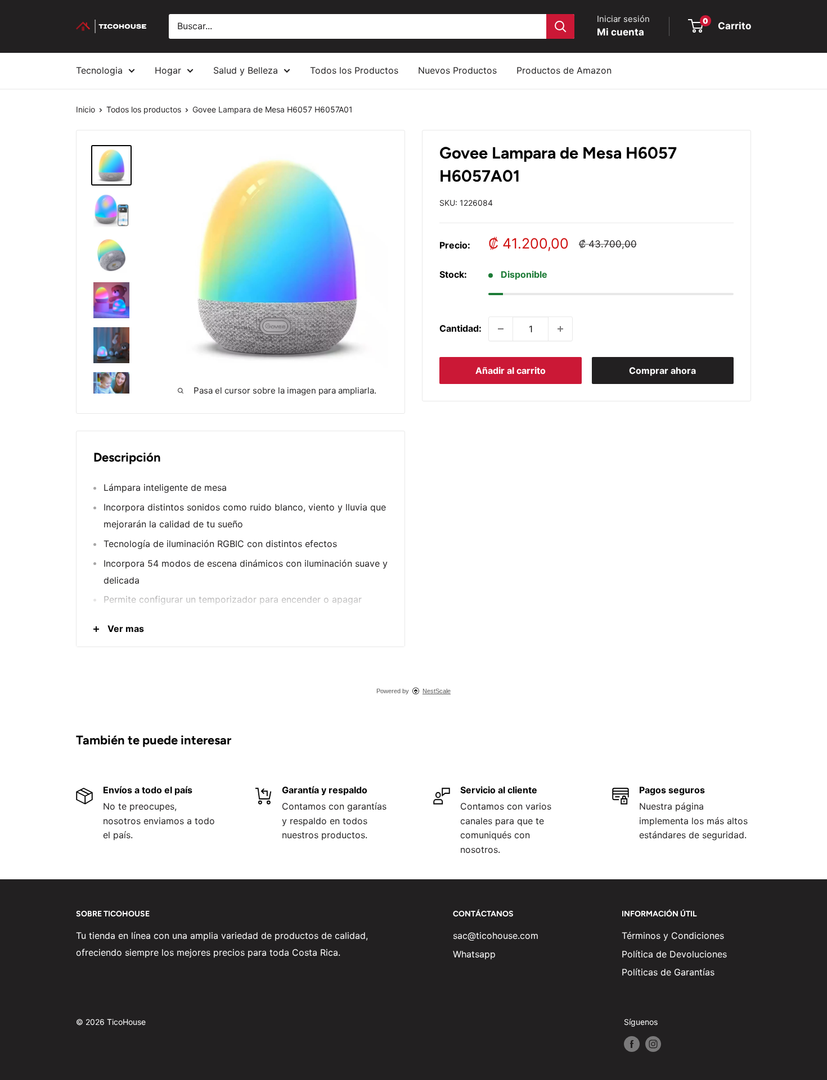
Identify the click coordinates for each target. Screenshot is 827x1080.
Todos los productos (143, 109)
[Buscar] (560, 26)
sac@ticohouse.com (495, 935)
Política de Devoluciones (674, 954)
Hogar (168, 70)
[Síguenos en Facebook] (632, 1044)
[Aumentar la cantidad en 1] (560, 329)
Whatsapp (474, 954)
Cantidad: (460, 328)
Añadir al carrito (510, 370)
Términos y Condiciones (673, 935)
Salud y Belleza (245, 70)
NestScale (437, 691)
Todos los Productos (354, 70)
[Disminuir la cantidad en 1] (501, 329)
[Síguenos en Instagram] (653, 1044)
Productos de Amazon (564, 70)
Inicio (85, 109)
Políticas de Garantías (668, 972)
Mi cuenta (620, 32)
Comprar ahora (662, 370)
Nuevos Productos (457, 70)
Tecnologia (99, 70)
